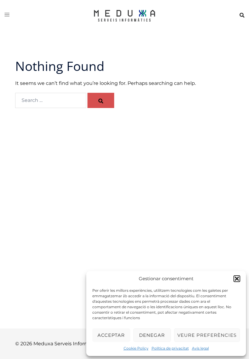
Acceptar (111, 335)
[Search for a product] (242, 15)
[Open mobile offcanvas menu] (7, 15)
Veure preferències (207, 335)
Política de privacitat (170, 348)
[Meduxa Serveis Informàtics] (124, 15)
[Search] (100, 100)
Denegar (152, 335)
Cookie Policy (136, 348)
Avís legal (200, 348)
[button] (237, 279)
